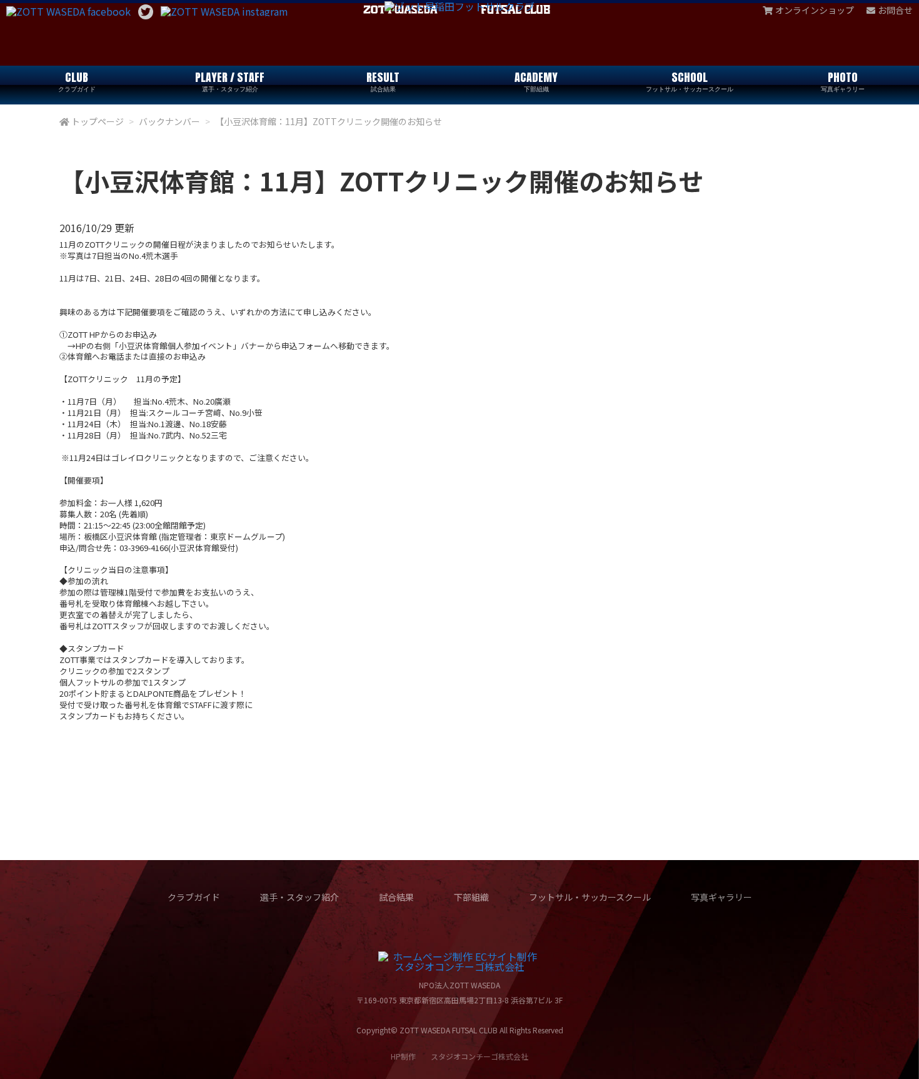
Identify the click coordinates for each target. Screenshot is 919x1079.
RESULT (382, 81)
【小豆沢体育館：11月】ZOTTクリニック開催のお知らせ (328, 121)
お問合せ (895, 10)
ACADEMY (536, 81)
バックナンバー (169, 121)
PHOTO (843, 81)
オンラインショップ (814, 10)
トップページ (97, 121)
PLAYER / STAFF (229, 81)
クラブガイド (194, 897)
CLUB (77, 81)
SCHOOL (689, 81)
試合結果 (396, 897)
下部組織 (471, 897)
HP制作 (459, 1056)
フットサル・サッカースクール (590, 897)
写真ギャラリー (721, 897)
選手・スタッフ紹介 (299, 897)
